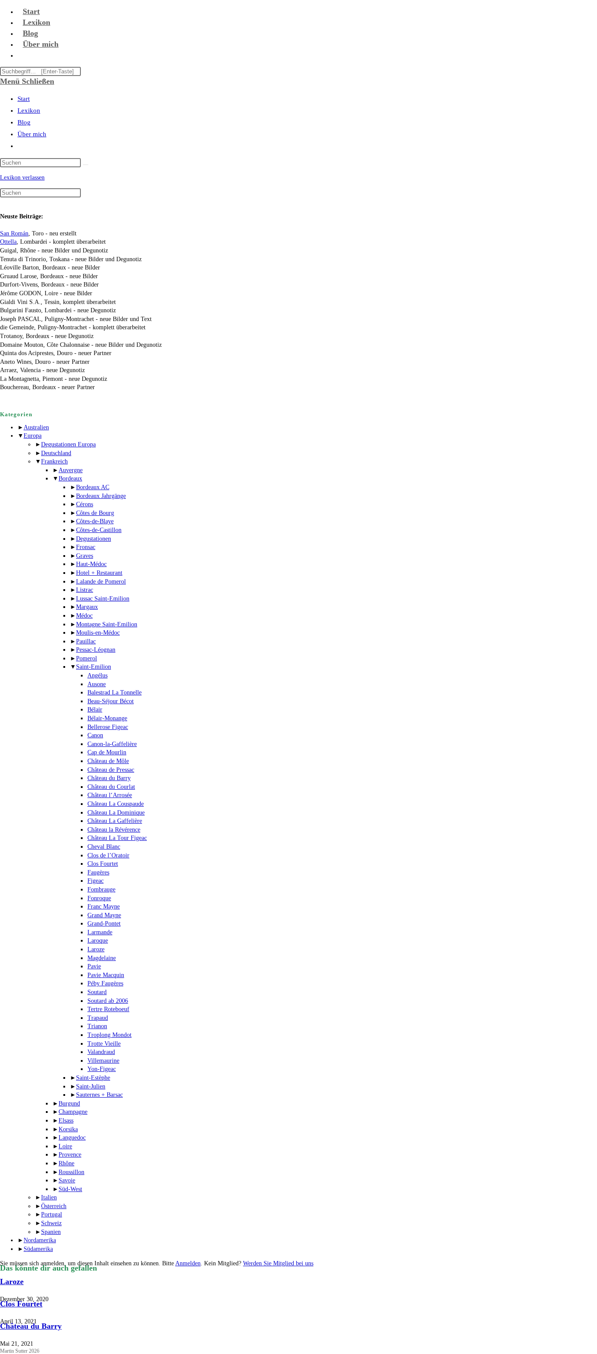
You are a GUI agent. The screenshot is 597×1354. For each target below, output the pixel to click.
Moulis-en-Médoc (98, 632)
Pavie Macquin (105, 975)
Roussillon (71, 1172)
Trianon (97, 1026)
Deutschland (56, 453)
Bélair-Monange (107, 718)
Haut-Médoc (91, 564)
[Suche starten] (86, 165)
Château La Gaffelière (114, 821)
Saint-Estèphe (93, 1077)
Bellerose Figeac (107, 727)
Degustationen (93, 538)
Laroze (95, 949)
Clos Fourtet (102, 863)
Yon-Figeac (101, 1069)
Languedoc (72, 1137)
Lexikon (28, 110)
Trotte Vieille (104, 1043)
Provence (70, 1154)
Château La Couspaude (115, 804)
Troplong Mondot (109, 1035)
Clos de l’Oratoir (108, 855)
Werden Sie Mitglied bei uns (278, 1263)
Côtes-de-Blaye (95, 521)
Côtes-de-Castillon (98, 530)
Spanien (51, 1232)
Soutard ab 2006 (107, 1001)
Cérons (84, 504)
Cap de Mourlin (106, 752)
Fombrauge (101, 889)
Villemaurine (103, 1060)
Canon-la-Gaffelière (112, 744)
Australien (36, 427)
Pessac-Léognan (95, 649)
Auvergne (71, 470)
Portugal (51, 1214)
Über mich (31, 134)
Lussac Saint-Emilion (102, 598)
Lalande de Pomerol (101, 581)
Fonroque (99, 898)
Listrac (84, 590)
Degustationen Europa (68, 444)
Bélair (94, 709)
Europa (33, 435)
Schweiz (51, 1223)
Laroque (97, 940)
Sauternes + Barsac (99, 1094)
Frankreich (54, 461)
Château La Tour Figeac (117, 838)
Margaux (87, 607)
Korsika (68, 1129)
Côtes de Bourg (95, 513)
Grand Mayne (104, 915)
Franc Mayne (103, 906)
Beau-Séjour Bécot (110, 701)
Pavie (94, 966)
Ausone (96, 684)
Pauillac (86, 641)
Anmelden (188, 1263)
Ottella (8, 241)
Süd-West (70, 1189)
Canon (95, 735)
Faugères (98, 872)
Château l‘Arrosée (109, 795)
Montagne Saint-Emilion (106, 624)
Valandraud (101, 1052)
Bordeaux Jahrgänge (101, 496)
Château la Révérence (113, 829)
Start (23, 98)
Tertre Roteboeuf (108, 1009)
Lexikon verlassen (22, 177)
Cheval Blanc (103, 846)
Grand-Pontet (104, 923)
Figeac (95, 880)
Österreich (53, 1206)
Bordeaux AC (92, 487)
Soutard (97, 992)
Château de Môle (108, 761)
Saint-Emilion (93, 666)
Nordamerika (40, 1240)
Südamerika (38, 1249)
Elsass (66, 1120)
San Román (14, 233)
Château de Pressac (110, 770)
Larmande (99, 932)
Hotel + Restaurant (99, 573)
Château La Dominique (116, 812)
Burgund (69, 1103)
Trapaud (97, 1018)
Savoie (67, 1180)
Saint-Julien (90, 1086)
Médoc (84, 615)
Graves (84, 556)
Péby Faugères (105, 983)
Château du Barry (109, 778)
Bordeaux (70, 478)
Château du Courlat (111, 787)
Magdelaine (101, 958)
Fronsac (85, 547)
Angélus (97, 675)
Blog (24, 122)
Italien (49, 1197)
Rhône (66, 1163)
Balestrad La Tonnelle (114, 692)
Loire (65, 1146)
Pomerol (86, 658)
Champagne (73, 1112)
